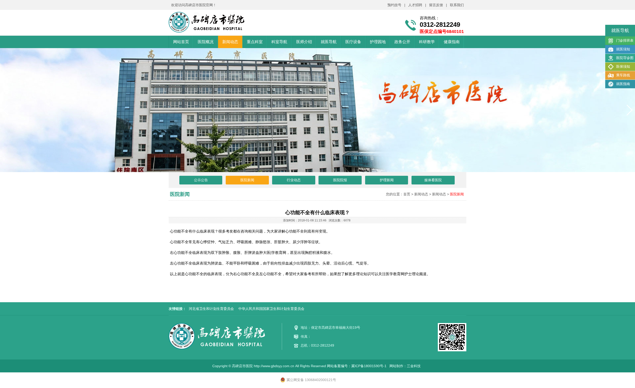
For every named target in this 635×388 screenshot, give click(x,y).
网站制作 (396, 366)
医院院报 (340, 180)
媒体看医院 (433, 180)
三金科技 (414, 366)
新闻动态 (230, 42)
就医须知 (623, 49)
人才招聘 (415, 5)
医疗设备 (353, 42)
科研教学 (427, 42)
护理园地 (378, 42)
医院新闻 (247, 180)
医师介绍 (304, 42)
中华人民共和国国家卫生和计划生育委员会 (271, 309)
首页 (406, 194)
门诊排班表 (625, 40)
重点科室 (255, 42)
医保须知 (623, 66)
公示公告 (201, 180)
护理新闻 (387, 180)
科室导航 (279, 42)
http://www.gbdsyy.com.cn (274, 366)
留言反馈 (436, 5)
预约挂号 (394, 5)
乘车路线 (623, 75)
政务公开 (402, 42)
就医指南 (623, 84)
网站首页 (181, 42)
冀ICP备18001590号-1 (368, 366)
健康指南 (452, 42)
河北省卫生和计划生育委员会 (211, 309)
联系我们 (457, 5)
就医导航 (329, 42)
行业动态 (294, 180)
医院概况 (206, 42)
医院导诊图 (625, 58)
